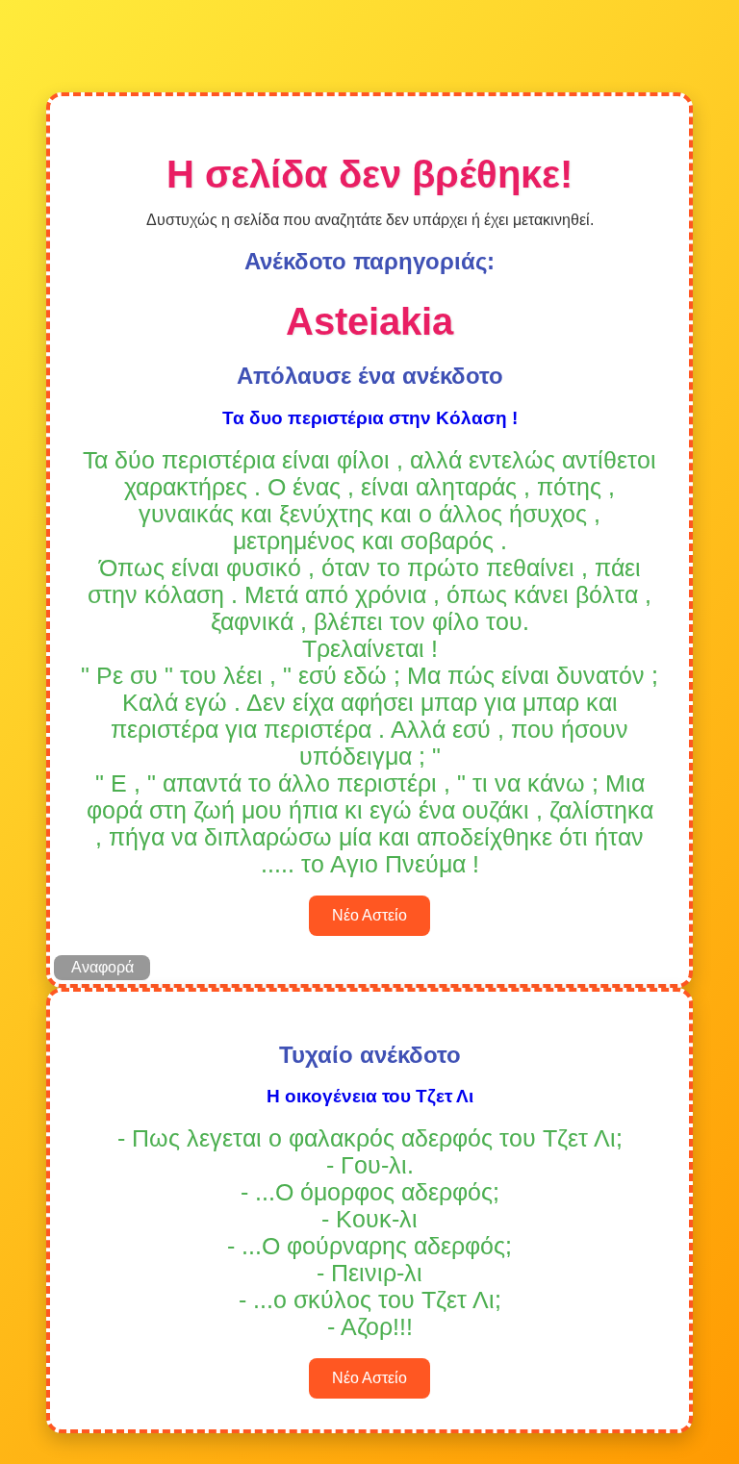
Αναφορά (102, 967)
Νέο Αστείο (369, 915)
